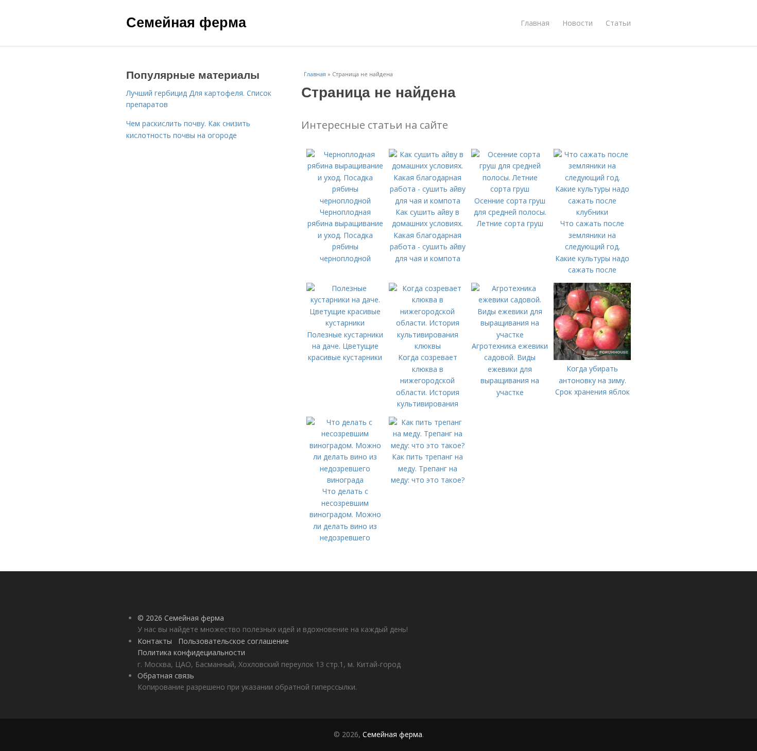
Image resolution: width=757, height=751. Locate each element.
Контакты (154, 641)
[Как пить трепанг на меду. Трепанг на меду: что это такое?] (427, 445)
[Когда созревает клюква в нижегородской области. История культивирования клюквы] (427, 346)
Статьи (618, 23)
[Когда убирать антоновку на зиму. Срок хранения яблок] (592, 357)
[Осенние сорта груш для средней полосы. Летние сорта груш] (509, 189)
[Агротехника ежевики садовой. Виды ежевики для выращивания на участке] (509, 334)
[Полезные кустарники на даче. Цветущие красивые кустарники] (345, 323)
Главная (535, 23)
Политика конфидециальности (191, 652)
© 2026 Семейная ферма (180, 618)
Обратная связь (165, 675)
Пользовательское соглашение (233, 641)
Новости (577, 23)
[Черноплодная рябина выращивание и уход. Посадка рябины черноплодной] (345, 201)
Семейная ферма (186, 21)
